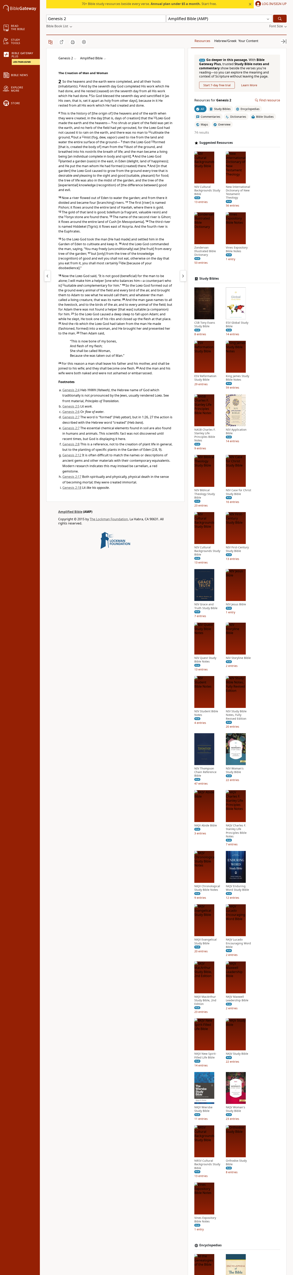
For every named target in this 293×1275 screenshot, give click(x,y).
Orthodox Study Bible (236, 1162)
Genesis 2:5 (71, 406)
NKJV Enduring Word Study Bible (237, 888)
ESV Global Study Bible (237, 324)
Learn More (249, 85)
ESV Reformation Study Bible (205, 377)
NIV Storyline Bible (238, 658)
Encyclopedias (210, 1245)
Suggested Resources (216, 143)
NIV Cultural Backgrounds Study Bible (207, 190)
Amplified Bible (70, 512)
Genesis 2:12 (71, 455)
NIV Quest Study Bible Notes (205, 659)
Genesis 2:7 (71, 417)
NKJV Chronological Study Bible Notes (207, 888)
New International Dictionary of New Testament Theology (238, 192)
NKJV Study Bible (237, 1053)
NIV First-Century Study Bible (237, 549)
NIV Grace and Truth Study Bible (205, 606)
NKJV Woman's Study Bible (235, 1109)
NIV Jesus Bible (236, 604)
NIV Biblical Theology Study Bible (204, 493)
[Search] (280, 19)
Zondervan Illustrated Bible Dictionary (205, 251)
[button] (270, 4)
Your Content (248, 41)
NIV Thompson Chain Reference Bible (205, 772)
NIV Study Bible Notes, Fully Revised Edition (236, 715)
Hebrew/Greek (225, 41)
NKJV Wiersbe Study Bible (203, 1109)
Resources (202, 41)
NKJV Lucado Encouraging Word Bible (238, 943)
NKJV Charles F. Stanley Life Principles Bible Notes (236, 831)
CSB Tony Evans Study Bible (204, 324)
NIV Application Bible (236, 431)
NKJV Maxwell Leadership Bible (237, 998)
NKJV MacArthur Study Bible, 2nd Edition (205, 1000)
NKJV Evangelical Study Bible (205, 941)
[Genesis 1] (47, 275)
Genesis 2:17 (71, 476)
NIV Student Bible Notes (206, 713)
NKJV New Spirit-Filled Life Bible (205, 1055)
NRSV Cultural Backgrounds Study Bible (207, 1164)
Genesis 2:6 (71, 412)
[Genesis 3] (183, 275)
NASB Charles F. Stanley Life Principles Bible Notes (204, 435)
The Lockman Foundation (109, 519)
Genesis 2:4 (71, 390)
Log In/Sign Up (274, 4)
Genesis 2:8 (71, 444)
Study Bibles (209, 278)
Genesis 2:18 (71, 487)
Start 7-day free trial (217, 85)
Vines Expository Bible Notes (237, 249)
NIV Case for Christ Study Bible (238, 492)
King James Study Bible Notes (237, 377)
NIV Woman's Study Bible (235, 770)
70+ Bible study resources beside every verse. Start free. (149, 4)
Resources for (212, 100)
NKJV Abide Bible (205, 825)
